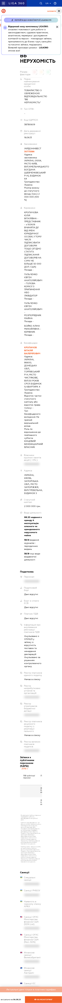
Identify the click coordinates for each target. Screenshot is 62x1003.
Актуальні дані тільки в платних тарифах (31, 989)
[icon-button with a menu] (59, 11)
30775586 (29, 151)
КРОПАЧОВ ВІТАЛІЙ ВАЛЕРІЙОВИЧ (32, 350)
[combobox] (25, 768)
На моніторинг (44, 999)
